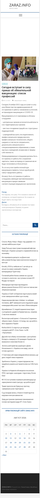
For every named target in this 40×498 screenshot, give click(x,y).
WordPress (33, 487)
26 (15, 447)
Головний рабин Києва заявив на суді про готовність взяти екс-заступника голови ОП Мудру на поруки (18, 278)
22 (29, 443)
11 (11, 438)
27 (20, 447)
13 (20, 438)
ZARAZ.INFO (20, 5)
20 (20, 443)
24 (6, 447)
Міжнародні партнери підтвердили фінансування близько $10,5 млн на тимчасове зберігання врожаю (19, 287)
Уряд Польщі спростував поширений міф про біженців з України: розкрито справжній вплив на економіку (20, 250)
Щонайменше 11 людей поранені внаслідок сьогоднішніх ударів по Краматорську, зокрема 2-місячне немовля (19, 311)
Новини (5, 83)
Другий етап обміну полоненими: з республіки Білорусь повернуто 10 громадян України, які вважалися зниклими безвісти (19, 339)
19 (15, 443)
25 (11, 447)
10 (6, 438)
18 (11, 443)
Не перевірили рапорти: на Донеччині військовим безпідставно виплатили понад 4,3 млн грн (19, 259)
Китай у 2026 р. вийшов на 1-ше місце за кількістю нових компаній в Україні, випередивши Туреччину (17, 268)
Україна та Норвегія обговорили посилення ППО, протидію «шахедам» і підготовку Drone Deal (19, 373)
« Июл (4, 455)
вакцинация (18, 100)
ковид (24, 100)
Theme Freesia (25, 487)
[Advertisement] (20, 34)
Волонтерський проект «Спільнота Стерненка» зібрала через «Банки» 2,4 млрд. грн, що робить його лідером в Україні (19, 320)
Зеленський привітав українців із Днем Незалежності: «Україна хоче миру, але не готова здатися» (17, 348)
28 (25, 447)
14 (25, 438)
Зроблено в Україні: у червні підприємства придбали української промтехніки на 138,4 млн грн (20, 363)
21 (25, 443)
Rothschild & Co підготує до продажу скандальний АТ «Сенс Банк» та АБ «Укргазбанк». (15, 330)
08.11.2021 (6, 100)
